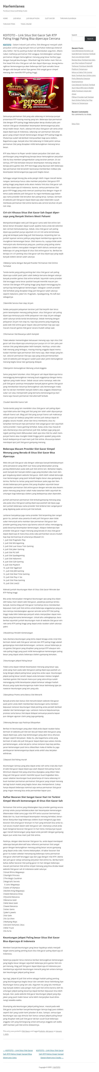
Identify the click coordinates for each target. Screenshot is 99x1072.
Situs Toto (76, 124)
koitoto (42, 1031)
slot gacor (49, 1031)
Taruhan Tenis (9, 24)
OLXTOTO (56, 1067)
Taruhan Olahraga (68, 18)
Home (5, 18)
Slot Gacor (50, 18)
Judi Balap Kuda (33, 18)
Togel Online (26, 24)
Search (74, 35)
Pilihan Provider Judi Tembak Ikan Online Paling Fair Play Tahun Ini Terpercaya (83, 100)
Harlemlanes (13, 6)
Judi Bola (17, 18)
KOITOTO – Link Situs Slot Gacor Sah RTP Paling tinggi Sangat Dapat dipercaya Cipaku (50, 1054)
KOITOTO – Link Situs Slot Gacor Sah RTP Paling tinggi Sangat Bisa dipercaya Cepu (18, 1054)
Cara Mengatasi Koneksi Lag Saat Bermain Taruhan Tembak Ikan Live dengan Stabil (83, 53)
